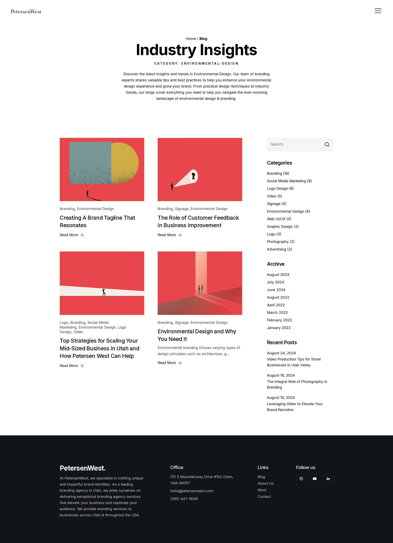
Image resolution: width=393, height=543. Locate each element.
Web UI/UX (276, 219)
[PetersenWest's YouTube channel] (315, 479)
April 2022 (276, 305)
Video (78, 332)
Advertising (277, 249)
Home (191, 38)
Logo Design (278, 188)
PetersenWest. (83, 468)
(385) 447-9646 (184, 498)
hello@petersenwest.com (191, 491)
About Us (266, 483)
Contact (264, 496)
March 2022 (277, 312)
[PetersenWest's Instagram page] (301, 479)
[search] (327, 144)
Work (262, 490)
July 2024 (275, 282)
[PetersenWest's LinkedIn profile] (328, 479)
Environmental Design (95, 208)
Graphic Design (280, 226)
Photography (278, 241)
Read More (69, 235)
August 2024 (278, 274)
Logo (64, 322)
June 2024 (276, 290)
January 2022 (279, 327)
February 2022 (279, 320)
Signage (181, 208)
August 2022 (278, 297)
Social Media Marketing (287, 181)
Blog (261, 477)
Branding (67, 208)
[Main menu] (378, 11)
